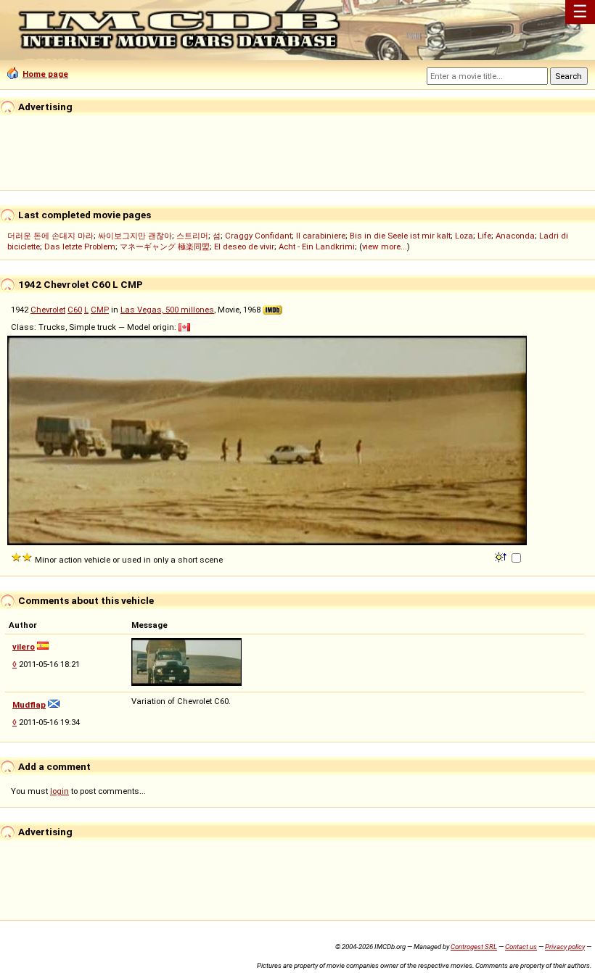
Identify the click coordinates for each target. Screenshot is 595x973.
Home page (45, 74)
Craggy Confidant (258, 236)
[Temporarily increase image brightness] (502, 556)
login (59, 791)
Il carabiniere (320, 236)
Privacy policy (565, 947)
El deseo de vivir (244, 246)
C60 (74, 310)
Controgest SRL (474, 947)
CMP (100, 310)
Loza (464, 236)
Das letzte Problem (79, 246)
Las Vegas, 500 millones (167, 310)
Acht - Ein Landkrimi (317, 246)
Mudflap (29, 705)
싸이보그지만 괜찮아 (135, 236)
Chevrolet (47, 310)
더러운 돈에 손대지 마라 (50, 236)
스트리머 (192, 236)
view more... (384, 246)
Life (484, 236)
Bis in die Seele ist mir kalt (400, 236)
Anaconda (515, 236)
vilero (23, 647)
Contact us (521, 947)
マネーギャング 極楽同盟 (165, 246)
